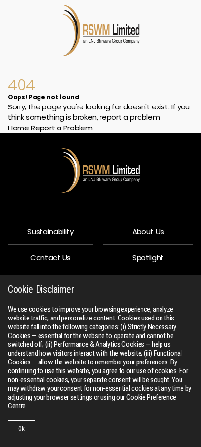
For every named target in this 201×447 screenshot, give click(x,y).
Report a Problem (61, 128)
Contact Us (50, 258)
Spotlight (148, 258)
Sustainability (50, 231)
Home (18, 128)
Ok (21, 428)
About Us (148, 231)
